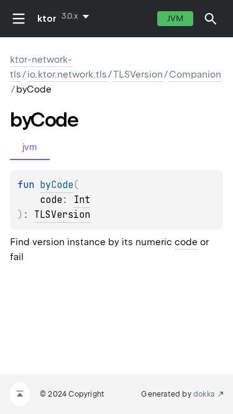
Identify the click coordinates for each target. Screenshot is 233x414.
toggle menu (18, 18)
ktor (47, 18)
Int (81, 200)
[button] (210, 18)
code (186, 242)
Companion (195, 74)
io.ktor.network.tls (67, 74)
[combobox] (77, 16)
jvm (175, 18)
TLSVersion (138, 74)
